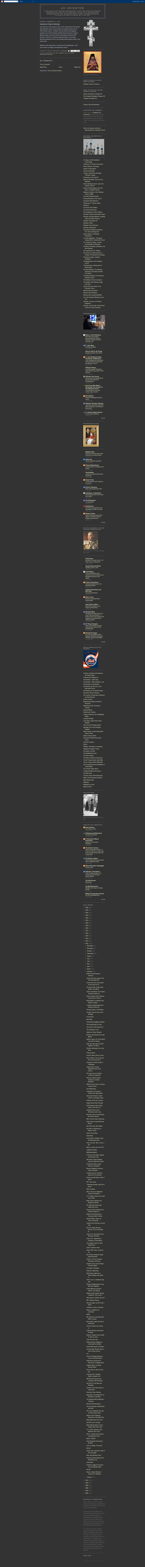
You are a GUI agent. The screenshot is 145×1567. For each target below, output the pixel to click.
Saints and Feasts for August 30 (92, 94)
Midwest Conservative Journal (94, 893)
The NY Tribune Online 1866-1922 (93, 762)
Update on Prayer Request (94, 1032)
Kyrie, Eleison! (89, 827)
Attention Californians (93, 1270)
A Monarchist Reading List (90, 677)
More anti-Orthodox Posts (94, 1455)
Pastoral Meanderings (92, 465)
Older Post (77, 67)
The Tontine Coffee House (90, 768)
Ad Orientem (72, 8)
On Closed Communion (90, 210)
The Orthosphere (90, 500)
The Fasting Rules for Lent (94, 1024)
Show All (103, 418)
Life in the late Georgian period (92, 725)
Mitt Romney (60, 53)
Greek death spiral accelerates (95, 1346)
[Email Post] (69, 50)
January (89, 1477)
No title (89, 1448)
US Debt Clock (87, 773)
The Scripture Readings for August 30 (94, 96)
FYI (88, 1353)
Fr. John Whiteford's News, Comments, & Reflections (93, 357)
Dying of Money (87, 710)
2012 (87, 943)
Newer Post (43, 67)
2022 (87, 918)
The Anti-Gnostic (90, 880)
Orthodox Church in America (91, 84)
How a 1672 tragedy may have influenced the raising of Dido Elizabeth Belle (93, 627)
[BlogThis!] (73, 51)
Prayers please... (91, 1053)
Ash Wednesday (91, 1089)
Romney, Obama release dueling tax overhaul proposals (94, 1079)
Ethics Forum (89, 597)
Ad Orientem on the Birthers (91, 684)
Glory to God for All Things (93, 351)
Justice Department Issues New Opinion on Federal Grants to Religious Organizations (93, 516)
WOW (88, 1314)
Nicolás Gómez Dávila (89, 735)
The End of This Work (91, 835)
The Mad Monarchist (91, 886)
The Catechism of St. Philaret (91, 250)
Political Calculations (91, 582)
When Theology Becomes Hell (93, 489)
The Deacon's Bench (91, 858)
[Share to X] (75, 51)
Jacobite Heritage (88, 718)
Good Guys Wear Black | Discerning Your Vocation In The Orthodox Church (94, 387)
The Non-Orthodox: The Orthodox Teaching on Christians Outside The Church (93, 271)
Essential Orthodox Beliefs (91, 196)
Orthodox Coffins (88, 223)
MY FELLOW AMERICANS (92, 895)
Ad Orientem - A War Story (91, 679)
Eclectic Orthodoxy (91, 487)
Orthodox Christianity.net (90, 220)
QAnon (85, 744)
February (89, 971)
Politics (67, 53)
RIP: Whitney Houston (93, 1300)
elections (48, 53)
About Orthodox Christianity (91, 166)
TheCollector (89, 558)
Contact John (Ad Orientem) (91, 104)
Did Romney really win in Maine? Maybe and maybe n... (95, 1275)
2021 (87, 920)
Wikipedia (86, 782)
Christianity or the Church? (91, 177)
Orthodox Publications (89, 227)
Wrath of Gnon (87, 786)
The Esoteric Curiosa (91, 848)
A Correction (90, 1017)
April (88, 966)
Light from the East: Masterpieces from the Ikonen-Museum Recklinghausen (94, 379)
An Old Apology (89, 502)
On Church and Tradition (90, 207)
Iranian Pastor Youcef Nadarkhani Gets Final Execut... (94, 1069)
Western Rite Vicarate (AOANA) (92, 295)
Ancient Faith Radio (89, 171)
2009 (87, 1485)
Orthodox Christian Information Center (94, 214)
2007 (87, 1490)
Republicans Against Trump (91, 749)
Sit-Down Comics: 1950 (91, 567)
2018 (87, 928)
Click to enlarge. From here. (94, 1445)
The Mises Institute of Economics (93, 758)
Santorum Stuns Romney (94, 1392)
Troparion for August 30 (90, 98)
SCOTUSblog (89, 572)
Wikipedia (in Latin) (88, 784)
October (89, 951)
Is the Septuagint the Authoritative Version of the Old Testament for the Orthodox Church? (94, 362)
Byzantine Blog (90, 612)
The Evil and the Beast (91, 593)
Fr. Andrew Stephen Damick (93, 412)
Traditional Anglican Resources (92, 771)
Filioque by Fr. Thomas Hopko (92, 203)
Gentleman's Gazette (89, 712)
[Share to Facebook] (77, 51)
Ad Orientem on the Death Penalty (93, 690)
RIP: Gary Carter (91, 1182)
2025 (87, 910)
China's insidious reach (93, 1247)
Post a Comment (45, 64)
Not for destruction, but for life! (93, 461)
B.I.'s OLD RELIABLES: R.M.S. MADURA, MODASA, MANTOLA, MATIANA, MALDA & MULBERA (94, 636)
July (88, 958)
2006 (87, 1493)
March (89, 969)
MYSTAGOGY (89, 396)
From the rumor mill (92, 1339)
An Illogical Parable (90, 347)
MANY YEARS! (91, 1438)
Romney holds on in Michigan (95, 1009)
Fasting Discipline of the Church (92, 198)
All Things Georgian (91, 624)
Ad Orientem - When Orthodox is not (93, 682)
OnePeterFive (89, 506)
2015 (87, 936)
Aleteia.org (88, 459)
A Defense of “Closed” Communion (93, 164)
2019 (87, 925)
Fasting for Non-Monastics (90, 201)
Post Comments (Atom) (54, 70)
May (88, 964)
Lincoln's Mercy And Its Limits (95, 1055)
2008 (87, 1488)
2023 (87, 915)
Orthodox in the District (92, 871)
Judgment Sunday (92, 1150)
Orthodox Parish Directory (90, 225)
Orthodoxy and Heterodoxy (93, 833)
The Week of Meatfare (93, 1268)
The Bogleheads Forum (90, 753)
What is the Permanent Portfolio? (92, 777)
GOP (54, 53)
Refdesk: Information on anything (92, 746)
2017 (87, 930)
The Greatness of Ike (93, 1029)
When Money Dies (88, 780)
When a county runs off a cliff (95, 1147)
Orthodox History (90, 367)
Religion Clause (90, 513)
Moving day (88, 882)
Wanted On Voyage (91, 633)
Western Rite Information (90, 290)
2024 (87, 912)
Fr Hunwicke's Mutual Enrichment (92, 839)
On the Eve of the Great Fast (95, 1027)
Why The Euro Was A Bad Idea (95, 1119)
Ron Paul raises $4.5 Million (94, 1126)
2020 (87, 923)
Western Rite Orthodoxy (90, 292)
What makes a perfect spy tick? (96, 1297)
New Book (89, 1019)
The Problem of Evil (90, 829)
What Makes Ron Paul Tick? (95, 1420)
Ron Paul (50, 54)
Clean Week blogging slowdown (95, 1022)
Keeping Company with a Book (93, 353)
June (88, 961)
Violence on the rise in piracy (95, 1100)
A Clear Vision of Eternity (92, 414)
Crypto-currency (87, 699)
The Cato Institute (88, 755)
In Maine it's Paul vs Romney (95, 1307)
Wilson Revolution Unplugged (94, 865)
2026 (87, 907)
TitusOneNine (89, 472)
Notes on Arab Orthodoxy (93, 335)
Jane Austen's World (91, 604)
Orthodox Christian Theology (94, 403)
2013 (87, 941)
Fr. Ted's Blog (89, 345)
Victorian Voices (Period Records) (93, 775)
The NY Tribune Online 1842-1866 (93, 760)
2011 (87, 1480)
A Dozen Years (89, 867)
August (89, 956)
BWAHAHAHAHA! (92, 1152)
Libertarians (90, 1135)
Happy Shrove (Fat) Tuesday (95, 1103)
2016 (87, 933)
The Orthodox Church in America (92, 280)
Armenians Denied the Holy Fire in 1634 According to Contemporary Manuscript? (94, 406)
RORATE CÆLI (89, 452)
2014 (87, 938)
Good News (90, 1462)
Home (60, 67)
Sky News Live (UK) (89, 751)
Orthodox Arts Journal (92, 376)
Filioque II (86, 205)
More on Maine (91, 1189)
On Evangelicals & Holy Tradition (92, 212)
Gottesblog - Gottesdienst (93, 493)
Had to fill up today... (92, 1133)
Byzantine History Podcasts (91, 693)
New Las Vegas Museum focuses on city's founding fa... (95, 1229)
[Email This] (71, 51)
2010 (87, 1483)
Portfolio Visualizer (88, 742)
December (90, 946)
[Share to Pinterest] (79, 51)
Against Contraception (89, 168)
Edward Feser (89, 480)
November (90, 948)
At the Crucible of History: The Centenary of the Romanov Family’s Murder (93, 875)
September (90, 953)
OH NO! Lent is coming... (94, 1422)
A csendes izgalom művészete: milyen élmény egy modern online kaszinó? (94, 371)
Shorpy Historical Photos (93, 566)
